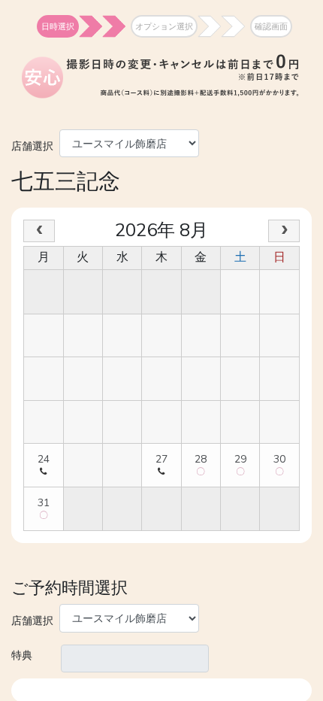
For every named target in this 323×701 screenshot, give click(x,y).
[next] (284, 231)
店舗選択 (32, 144)
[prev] (39, 231)
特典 (21, 655)
